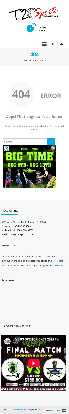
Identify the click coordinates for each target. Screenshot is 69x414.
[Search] (51, 141)
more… (60, 265)
